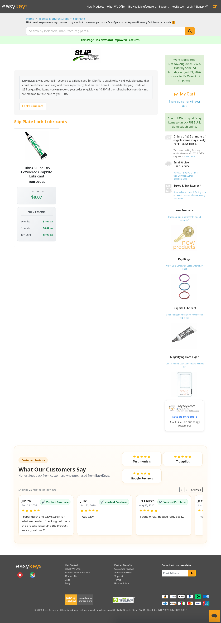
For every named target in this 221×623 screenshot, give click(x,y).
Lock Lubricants (32, 106)
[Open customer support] (214, 616)
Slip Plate (79, 19)
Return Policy (121, 583)
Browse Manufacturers (142, 6)
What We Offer (116, 6)
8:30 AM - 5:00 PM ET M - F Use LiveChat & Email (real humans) (186, 176)
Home (30, 19)
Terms (117, 579)
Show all (196, 489)
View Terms (189, 156)
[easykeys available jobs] (79, 599)
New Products (95, 6)
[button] (46, 515)
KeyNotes (177, 6)
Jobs (67, 579)
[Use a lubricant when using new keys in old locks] (184, 335)
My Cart (187, 94)
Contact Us (71, 576)
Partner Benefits (123, 565)
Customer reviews (124, 568)
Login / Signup (195, 6)
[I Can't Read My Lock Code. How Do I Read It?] (184, 384)
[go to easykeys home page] (28, 566)
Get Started (71, 565)
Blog (67, 583)
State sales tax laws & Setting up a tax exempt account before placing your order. (190, 195)
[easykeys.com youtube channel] (20, 575)
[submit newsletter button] (192, 573)
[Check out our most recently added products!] (184, 237)
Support (164, 6)
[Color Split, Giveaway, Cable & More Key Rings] (184, 286)
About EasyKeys (123, 572)
